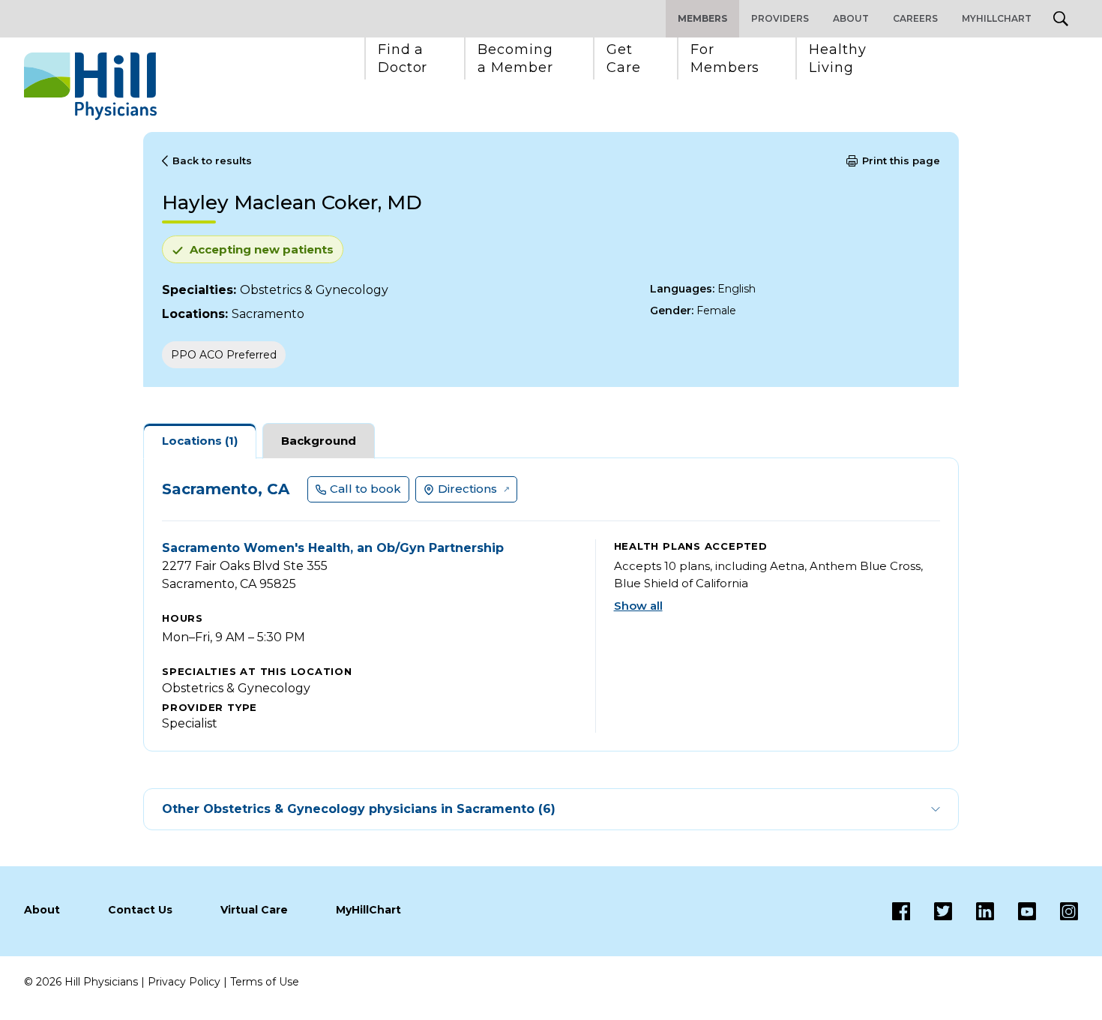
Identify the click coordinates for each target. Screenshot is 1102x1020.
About (851, 18)
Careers (915, 18)
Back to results (212, 160)
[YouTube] (1015, 911)
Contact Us (140, 909)
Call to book (365, 489)
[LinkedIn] (973, 911)
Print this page (901, 160)
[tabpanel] (551, 604)
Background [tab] (318, 441)
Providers (780, 18)
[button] (403, 59)
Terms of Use (264, 981)
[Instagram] (1057, 911)
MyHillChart (997, 18)
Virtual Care (254, 909)
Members (702, 18)
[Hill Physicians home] (90, 86)
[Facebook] (901, 911)
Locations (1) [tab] (200, 441)
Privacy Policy (184, 981)
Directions (467, 489)
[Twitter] (931, 911)
